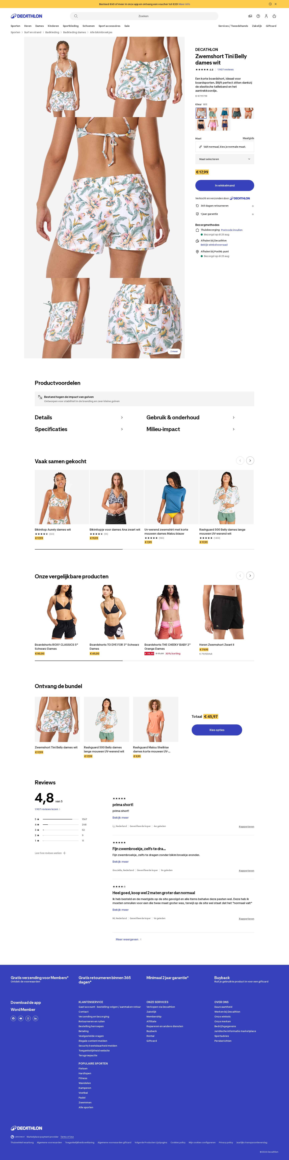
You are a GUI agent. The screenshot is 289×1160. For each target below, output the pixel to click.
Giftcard (271, 25)
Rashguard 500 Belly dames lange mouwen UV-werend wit (222, 531)
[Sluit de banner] (275, 4)
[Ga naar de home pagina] (26, 16)
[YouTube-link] (20, 1018)
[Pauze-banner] (270, 4)
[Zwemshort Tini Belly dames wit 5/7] (144, 318)
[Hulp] (258, 16)
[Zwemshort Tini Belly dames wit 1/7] (144, 77)
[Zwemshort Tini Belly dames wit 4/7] (64, 318)
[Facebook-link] (13, 1018)
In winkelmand (225, 185)
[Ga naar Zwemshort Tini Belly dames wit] (57, 719)
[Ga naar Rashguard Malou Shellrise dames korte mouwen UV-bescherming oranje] (155, 719)
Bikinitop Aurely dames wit (53, 529)
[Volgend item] (250, 461)
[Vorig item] (240, 461)
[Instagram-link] (28, 1018)
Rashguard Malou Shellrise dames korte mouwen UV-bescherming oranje (151, 749)
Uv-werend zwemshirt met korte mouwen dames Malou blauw (166, 531)
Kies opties (217, 730)
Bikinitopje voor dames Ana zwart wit (115, 529)
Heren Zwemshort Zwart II (216, 644)
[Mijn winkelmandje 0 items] (274, 16)
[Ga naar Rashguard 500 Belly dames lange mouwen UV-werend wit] (106, 719)
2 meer (174, 351)
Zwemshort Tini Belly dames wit (56, 747)
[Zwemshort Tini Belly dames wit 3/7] (104, 197)
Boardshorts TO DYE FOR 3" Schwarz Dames (115, 646)
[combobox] (224, 159)
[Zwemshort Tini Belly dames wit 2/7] (64, 77)
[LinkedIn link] (35, 1018)
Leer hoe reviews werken (48, 853)
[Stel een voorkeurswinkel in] (250, 16)
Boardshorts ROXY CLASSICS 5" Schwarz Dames (57, 646)
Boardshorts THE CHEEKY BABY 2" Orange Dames (167, 646)
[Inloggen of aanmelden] (266, 16)
